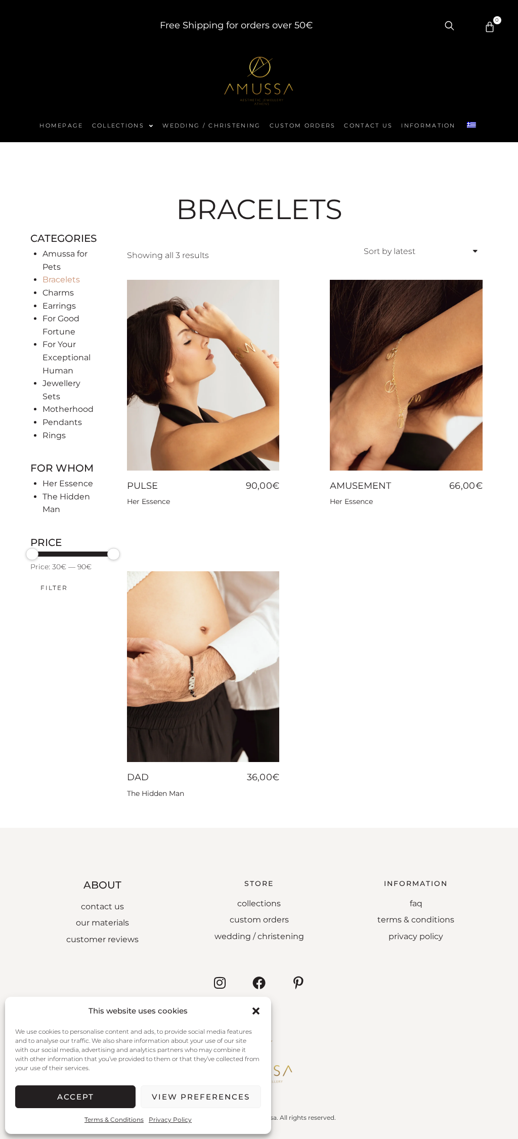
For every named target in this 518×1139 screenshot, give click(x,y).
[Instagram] (219, 982)
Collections (118, 125)
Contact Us (368, 125)
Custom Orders (303, 125)
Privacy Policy (170, 1119)
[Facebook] (259, 982)
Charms (58, 293)
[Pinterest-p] (298, 982)
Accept (75, 1097)
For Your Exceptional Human (66, 357)
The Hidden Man (155, 793)
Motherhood (68, 409)
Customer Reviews (102, 939)
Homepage (61, 125)
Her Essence (67, 483)
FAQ (416, 903)
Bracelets (61, 279)
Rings (54, 435)
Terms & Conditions (114, 1119)
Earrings (59, 306)
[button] (256, 1011)
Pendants (62, 422)
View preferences (201, 1097)
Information (428, 125)
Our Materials (102, 922)
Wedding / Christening (211, 125)
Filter (54, 588)
